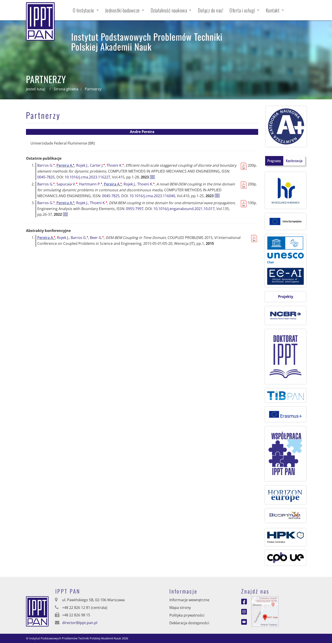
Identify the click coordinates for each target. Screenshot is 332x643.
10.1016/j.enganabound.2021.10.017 (184, 208)
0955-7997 (134, 208)
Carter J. (97, 165)
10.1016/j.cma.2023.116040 (152, 195)
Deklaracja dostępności (189, 622)
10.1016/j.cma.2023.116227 (87, 177)
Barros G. (46, 165)
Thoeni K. (115, 165)
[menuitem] (86, 10)
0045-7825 (46, 177)
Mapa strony (180, 607)
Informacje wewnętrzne (189, 599)
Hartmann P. (90, 184)
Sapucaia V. (66, 184)
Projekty (285, 296)
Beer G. (97, 237)
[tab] (274, 161)
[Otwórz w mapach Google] (264, 611)
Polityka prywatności (186, 615)
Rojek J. (82, 165)
